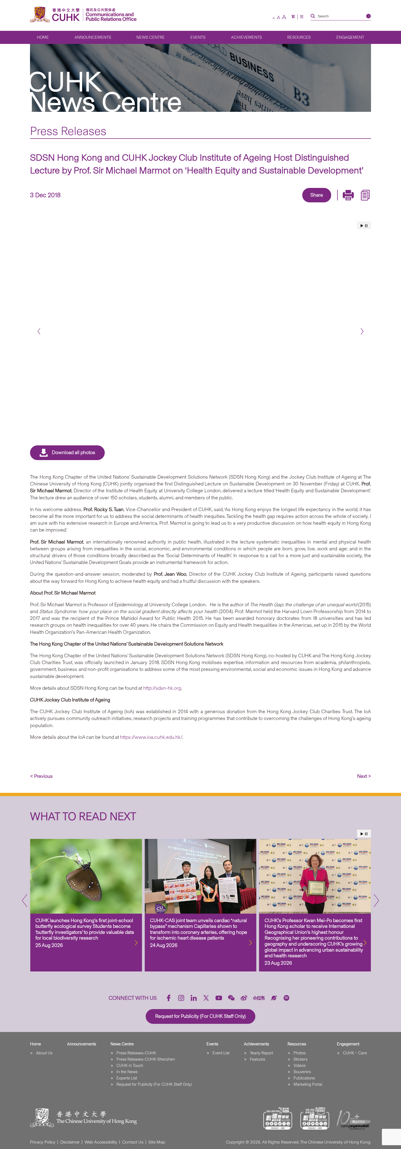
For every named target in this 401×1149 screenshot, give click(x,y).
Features (257, 1059)
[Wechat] (231, 998)
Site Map (156, 1142)
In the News (126, 1071)
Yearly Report (261, 1053)
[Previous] (39, 331)
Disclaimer (70, 1142)
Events (197, 37)
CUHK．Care (355, 1053)
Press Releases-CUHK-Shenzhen (145, 1059)
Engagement (350, 37)
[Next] (362, 331)
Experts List (126, 1078)
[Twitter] (297, 203)
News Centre (150, 37)
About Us (44, 1053)
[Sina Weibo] (322, 203)
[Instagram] (181, 998)
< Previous (41, 776)
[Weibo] (244, 998)
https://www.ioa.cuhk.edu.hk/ (151, 737)
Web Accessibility (101, 1142)
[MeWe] (348, 203)
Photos (300, 1053)
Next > (364, 776)
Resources (299, 37)
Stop (366, 225)
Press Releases (68, 131)
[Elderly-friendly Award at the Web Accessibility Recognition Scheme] (314, 1118)
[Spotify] (286, 998)
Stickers (300, 1059)
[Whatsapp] (335, 203)
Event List (221, 1053)
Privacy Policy (42, 1142)
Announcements (92, 37)
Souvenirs (302, 1071)
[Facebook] (272, 203)
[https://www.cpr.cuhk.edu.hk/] (110, 14)
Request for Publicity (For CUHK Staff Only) (154, 1084)
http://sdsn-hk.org (162, 688)
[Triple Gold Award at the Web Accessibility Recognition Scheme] (277, 1118)
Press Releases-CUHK (136, 1053)
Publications (304, 1078)
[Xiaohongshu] (259, 998)
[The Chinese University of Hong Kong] (56, 14)
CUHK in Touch (129, 1065)
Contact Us (132, 1142)
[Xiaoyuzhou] (274, 998)
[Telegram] (310, 203)
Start (362, 225)
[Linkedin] (285, 203)
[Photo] (200, 325)
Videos (300, 1065)
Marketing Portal (308, 1084)
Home (43, 37)
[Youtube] (219, 998)
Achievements (246, 37)
